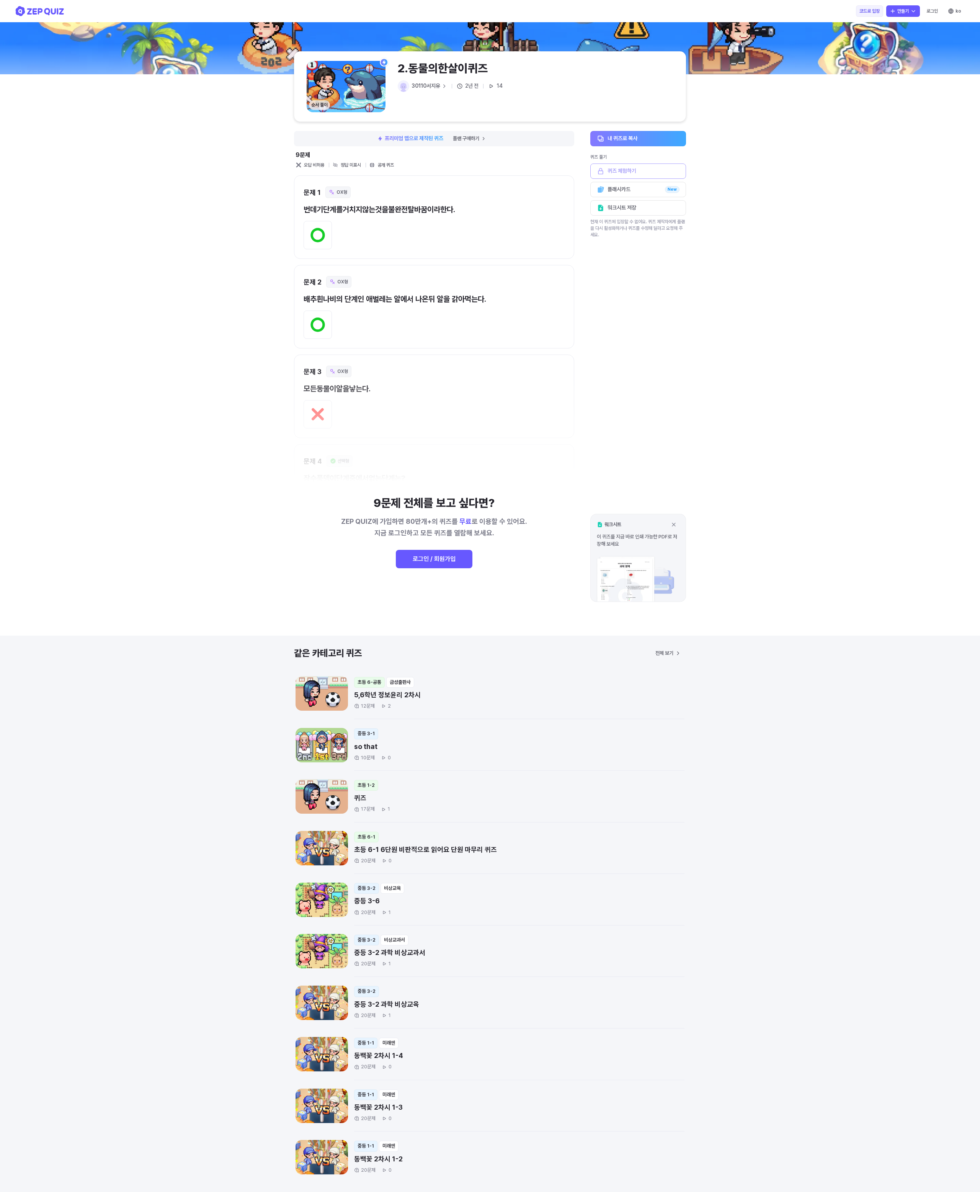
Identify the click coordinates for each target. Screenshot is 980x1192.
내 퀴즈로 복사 (622, 138)
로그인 (932, 11)
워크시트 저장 (622, 207)
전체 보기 (664, 653)
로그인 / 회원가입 (434, 558)
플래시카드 (642, 189)
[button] (638, 558)
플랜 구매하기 (466, 138)
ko (958, 11)
